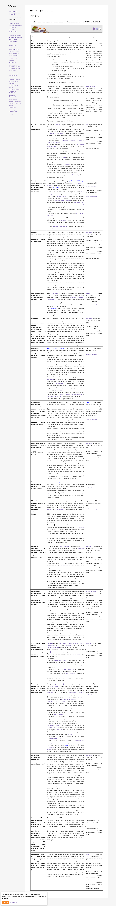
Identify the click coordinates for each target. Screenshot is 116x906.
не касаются (70, 673)
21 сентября (76, 175)
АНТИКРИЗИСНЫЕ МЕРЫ (15, 17)
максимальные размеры (63, 200)
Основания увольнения (55, 133)
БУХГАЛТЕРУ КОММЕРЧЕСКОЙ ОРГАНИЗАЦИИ (13, 31)
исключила (50, 747)
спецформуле (51, 652)
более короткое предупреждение (70, 394)
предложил (60, 482)
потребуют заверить (76, 692)
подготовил (56, 187)
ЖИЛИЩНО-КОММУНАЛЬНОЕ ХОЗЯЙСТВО (13, 45)
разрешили (64, 566)
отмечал (81, 527)
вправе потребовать (60, 227)
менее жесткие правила (54, 396)
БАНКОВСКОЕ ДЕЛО (14, 23)
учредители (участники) (62, 684)
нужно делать (76, 654)
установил (55, 293)
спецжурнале (51, 727)
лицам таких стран (69, 568)
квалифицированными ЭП (69, 699)
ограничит (53, 308)
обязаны (63, 157)
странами (81, 548)
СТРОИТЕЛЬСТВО (13, 99)
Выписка (88, 546)
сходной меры (79, 203)
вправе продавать (64, 546)
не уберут (70, 734)
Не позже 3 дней (53, 725)
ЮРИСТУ (11, 114)
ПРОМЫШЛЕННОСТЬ (14, 73)
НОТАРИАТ (11, 60)
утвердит (50, 692)
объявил (57, 125)
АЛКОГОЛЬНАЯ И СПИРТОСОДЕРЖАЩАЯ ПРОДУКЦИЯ (14, 13)
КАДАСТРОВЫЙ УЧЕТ (14, 53)
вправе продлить (62, 196)
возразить (59, 730)
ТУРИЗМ (11, 105)
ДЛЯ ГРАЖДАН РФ (13, 41)
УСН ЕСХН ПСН (12, 107)
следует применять (68, 669)
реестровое (60, 510)
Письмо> (89, 232)
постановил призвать (56, 127)
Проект (88, 402)
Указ (87, 125)
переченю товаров (78, 482)
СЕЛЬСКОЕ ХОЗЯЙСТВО (14, 79)
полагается (66, 164)
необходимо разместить (61, 660)
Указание (88, 643)
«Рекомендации (91, 591)
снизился (64, 220)
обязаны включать (53, 647)
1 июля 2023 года (56, 738)
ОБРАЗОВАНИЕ (12, 62)
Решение (88, 293)
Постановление (90, 818)
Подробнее (13, 902)
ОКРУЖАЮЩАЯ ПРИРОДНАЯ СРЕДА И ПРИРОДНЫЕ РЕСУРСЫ (14, 66)
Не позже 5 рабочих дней (56, 701)
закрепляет (59, 383)
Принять (5, 902)
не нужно (68, 697)
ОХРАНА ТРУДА (12, 70)
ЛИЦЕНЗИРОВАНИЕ (13, 55)
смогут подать (54, 686)
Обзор (88, 854)
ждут (66, 745)
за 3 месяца (66, 732)
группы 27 (50, 493)
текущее (49, 510)
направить (80, 697)
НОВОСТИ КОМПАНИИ (14, 58)
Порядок (50, 643)
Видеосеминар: (90, 41)
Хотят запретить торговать (56, 348)
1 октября (67, 645)
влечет (49, 749)
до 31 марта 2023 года (76, 181)
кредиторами (58, 714)
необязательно (59, 390)
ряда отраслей (79, 205)
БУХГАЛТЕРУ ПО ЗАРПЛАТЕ (15, 35)
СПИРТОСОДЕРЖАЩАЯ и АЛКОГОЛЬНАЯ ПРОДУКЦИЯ (15, 91)
